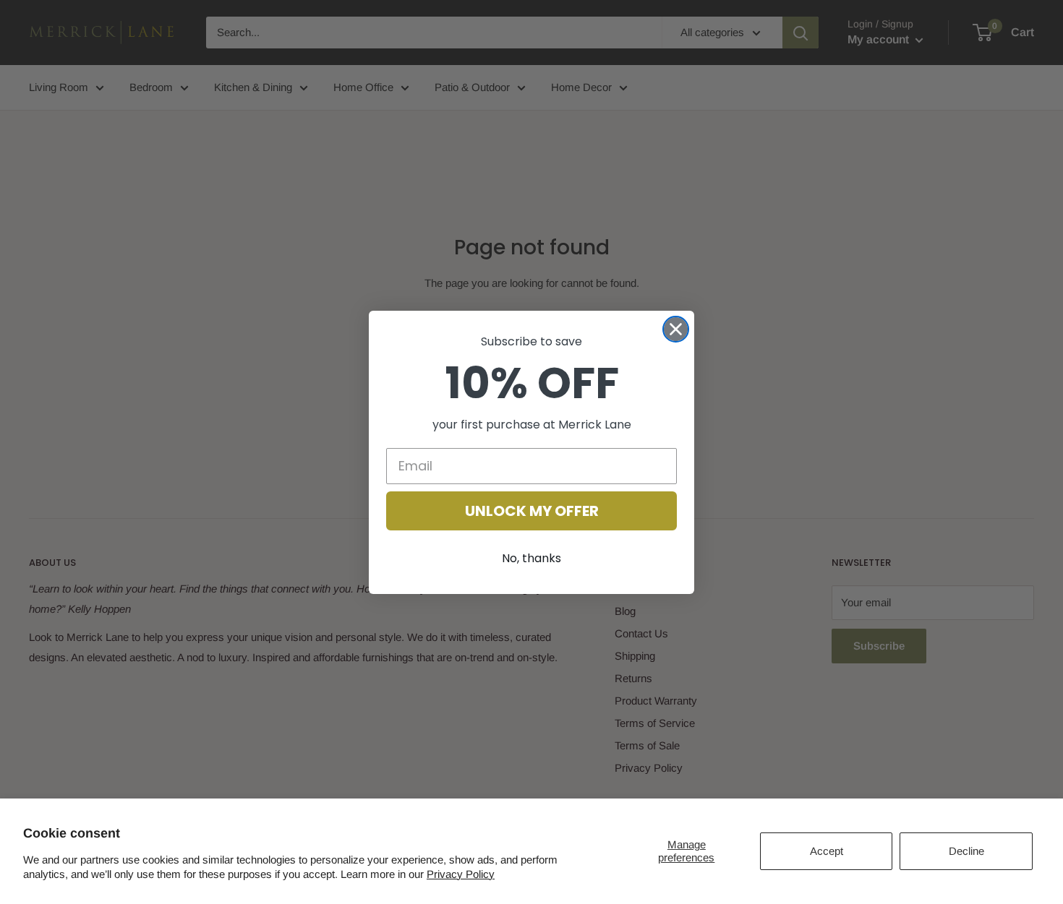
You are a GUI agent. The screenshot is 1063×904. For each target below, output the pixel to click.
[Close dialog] (675, 329)
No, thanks (531, 558)
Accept (826, 851)
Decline (966, 851)
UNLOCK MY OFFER (532, 511)
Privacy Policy (461, 874)
